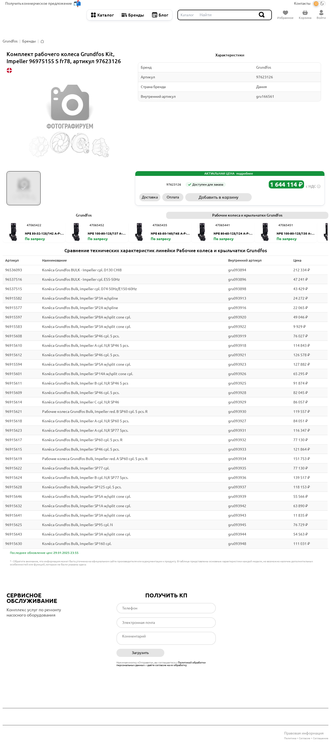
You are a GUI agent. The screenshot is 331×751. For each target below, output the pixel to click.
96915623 (13, 430)
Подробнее (28, 626)
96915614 (13, 402)
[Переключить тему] (319, 3)
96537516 (13, 279)
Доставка (150, 197)
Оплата (173, 197)
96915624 (13, 478)
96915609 (13, 393)
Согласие (304, 738)
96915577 (13, 308)
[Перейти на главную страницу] (43, 15)
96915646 (13, 496)
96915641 (13, 515)
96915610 (13, 345)
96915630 (13, 544)
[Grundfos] (151, 184)
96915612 (13, 355)
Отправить (192, 653)
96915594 (13, 364)
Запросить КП (287, 197)
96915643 (13, 534)
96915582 (13, 298)
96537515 (13, 289)
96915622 (13, 468)
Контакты (302, 3)
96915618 (13, 421)
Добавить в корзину (218, 197)
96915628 (13, 487)
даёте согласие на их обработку (167, 665)
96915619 (13, 459)
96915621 (13, 411)
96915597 (13, 317)
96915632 (13, 506)
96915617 (13, 440)
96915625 (13, 525)
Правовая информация (304, 733)
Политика (290, 738)
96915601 (13, 374)
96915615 (13, 449)
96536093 (13, 270)
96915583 (13, 327)
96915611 (13, 383)
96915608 (13, 336)
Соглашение (320, 738)
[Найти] (262, 15)
